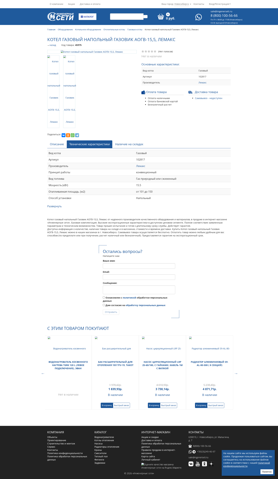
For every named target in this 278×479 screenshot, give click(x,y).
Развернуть (54, 177)
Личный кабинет (150, 430)
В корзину (107, 376)
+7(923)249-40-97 (206, 422)
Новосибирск (181, 3)
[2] (146, 51)
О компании (56, 3)
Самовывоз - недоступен (208, 98)
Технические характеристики (89, 115)
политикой (129, 268)
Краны (98, 420)
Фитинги (99, 430)
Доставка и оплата (90, 3)
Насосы (98, 414)
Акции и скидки (150, 407)
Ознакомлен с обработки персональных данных (135, 270)
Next (235, 343)
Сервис (51, 417)
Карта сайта (148, 426)
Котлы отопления (104, 410)
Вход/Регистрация (219, 3)
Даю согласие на (135, 275)
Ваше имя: (109, 231)
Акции (71, 3)
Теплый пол (101, 426)
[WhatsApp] (72, 75)
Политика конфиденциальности (65, 423)
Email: (106, 242)
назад (53, 45)
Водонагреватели (104, 407)
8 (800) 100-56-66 (224, 15)
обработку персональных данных (145, 275)
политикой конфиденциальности (246, 464)
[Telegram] (77, 75)
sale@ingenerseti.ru (221, 11)
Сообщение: (110, 253)
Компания (55, 403)
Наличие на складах (129, 115)
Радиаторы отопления (106, 417)
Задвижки (99, 433)
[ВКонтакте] (63, 75)
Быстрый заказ (121, 376)
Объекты (52, 407)
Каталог (88, 16)
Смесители (100, 423)
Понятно (267, 471)
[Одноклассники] (68, 75)
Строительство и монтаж (61, 414)
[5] (155, 51)
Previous (42, 343)
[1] (142, 51)
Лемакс (203, 82)
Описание (57, 115)
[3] (149, 51)
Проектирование (56, 410)
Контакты (199, 3)
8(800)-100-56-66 (202, 416)
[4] (152, 51)
